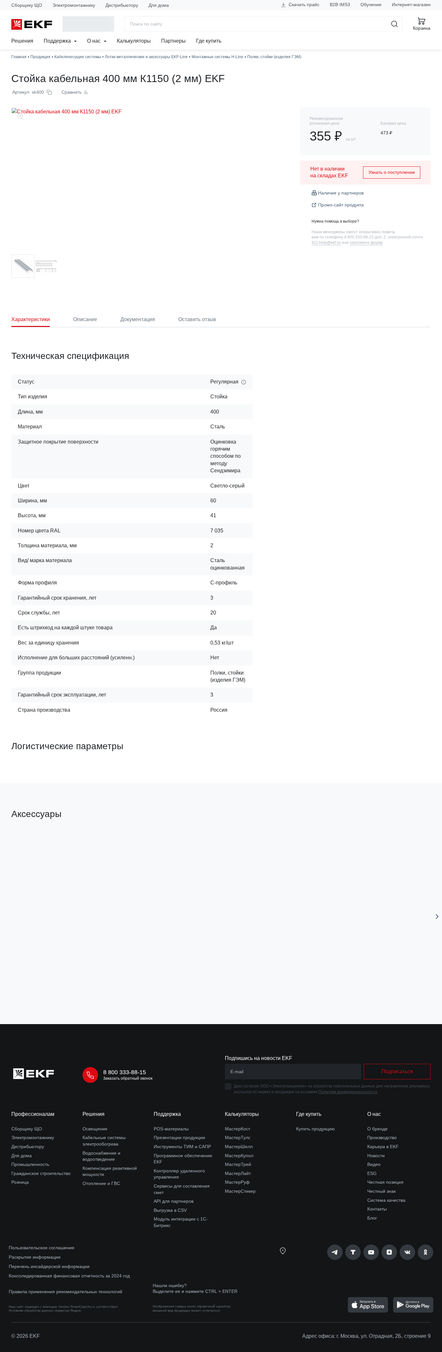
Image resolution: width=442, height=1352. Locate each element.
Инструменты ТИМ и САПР (182, 1146)
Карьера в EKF (383, 1146)
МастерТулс (237, 1137)
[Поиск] (394, 24)
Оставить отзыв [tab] (197, 319)
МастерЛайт (238, 1173)
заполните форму (366, 242)
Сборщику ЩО (26, 5)
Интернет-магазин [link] (411, 4)
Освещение (95, 1128)
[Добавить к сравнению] (106, 983)
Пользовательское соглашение (41, 1247)
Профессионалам (32, 1114)
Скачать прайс (303, 4)
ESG (372, 1173)
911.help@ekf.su (326, 242)
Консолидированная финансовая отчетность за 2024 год (69, 1275)
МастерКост (237, 1128)
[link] (335, 1252)
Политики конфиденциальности (347, 1092)
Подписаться (397, 1071)
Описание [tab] (85, 319)
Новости (376, 1155)
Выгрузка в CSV (170, 1210)
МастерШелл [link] (239, 1146)
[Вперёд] (437, 916)
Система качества (386, 1200)
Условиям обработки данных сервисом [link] (39, 1310)
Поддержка (58, 41)
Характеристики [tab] (30, 319)
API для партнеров (173, 1201)
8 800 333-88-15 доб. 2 (365, 237)
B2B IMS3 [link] (340, 4)
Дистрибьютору (121, 5)
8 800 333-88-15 (124, 1072)
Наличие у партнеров (341, 192)
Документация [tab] (137, 319)
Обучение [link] (370, 4)
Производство (382, 1137)
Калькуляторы (134, 41)
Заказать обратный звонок (127, 1078)
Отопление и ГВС (101, 1183)
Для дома (159, 5)
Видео (374, 1164)
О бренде (377, 1128)
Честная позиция (385, 1182)
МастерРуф (237, 1182)
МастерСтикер (240, 1191)
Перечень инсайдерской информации (49, 1266)
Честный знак (381, 1191)
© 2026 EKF (25, 1336)
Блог (372, 1218)
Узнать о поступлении (392, 172)
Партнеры (173, 41)
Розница (20, 1182)
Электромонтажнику (73, 5)
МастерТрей (238, 1164)
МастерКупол (239, 1155)
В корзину (48, 982)
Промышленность (30, 1164)
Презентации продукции (179, 1137)
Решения (22, 41)
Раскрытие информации (35, 1257)
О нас (94, 41)
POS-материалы (171, 1128)
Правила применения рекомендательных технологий (65, 1291)
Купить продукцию (315, 1128)
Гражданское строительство (41, 1173)
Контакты (377, 1208)
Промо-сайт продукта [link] (341, 204)
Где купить (208, 41)
